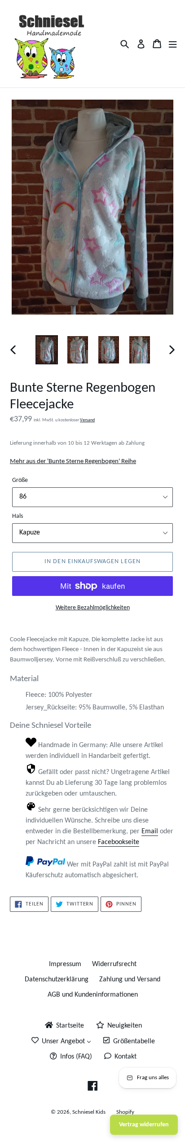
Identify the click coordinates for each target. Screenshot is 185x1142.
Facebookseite (118, 842)
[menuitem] (64, 1025)
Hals (17, 516)
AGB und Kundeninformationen (93, 994)
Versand (87, 420)
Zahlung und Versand (129, 979)
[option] (46, 350)
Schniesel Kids (89, 1112)
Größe (20, 480)
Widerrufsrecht (114, 964)
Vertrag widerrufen (144, 1124)
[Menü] (173, 43)
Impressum (65, 964)
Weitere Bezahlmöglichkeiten (93, 607)
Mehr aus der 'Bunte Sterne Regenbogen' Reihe (73, 461)
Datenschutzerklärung (56, 979)
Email (149, 831)
